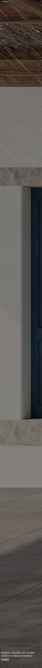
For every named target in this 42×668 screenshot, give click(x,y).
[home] (4, 1)
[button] (40, 1)
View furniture (5, 659)
